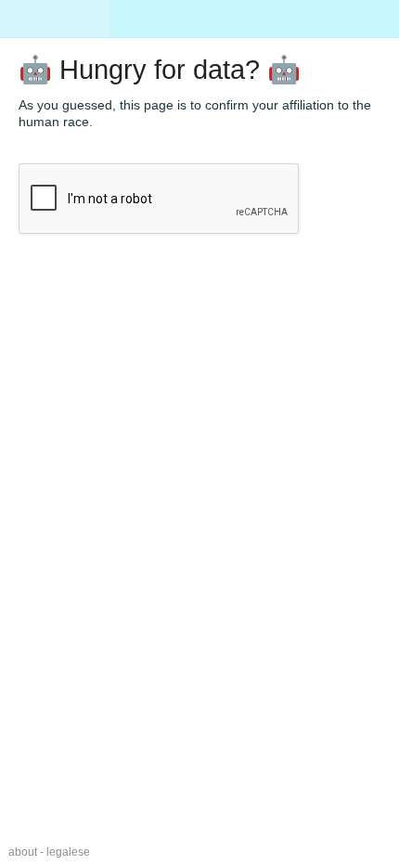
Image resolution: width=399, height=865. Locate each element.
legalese (68, 852)
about (22, 852)
